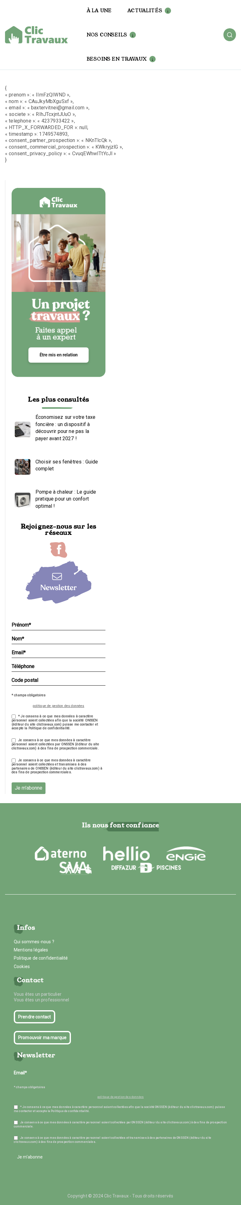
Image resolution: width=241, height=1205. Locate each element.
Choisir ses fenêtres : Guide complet (66, 465)
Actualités (144, 10)
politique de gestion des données (58, 706)
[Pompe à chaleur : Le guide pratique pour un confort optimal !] (21, 499)
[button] (166, 10)
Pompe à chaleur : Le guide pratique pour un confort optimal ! (65, 499)
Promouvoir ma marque (42, 1037)
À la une (99, 10)
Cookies (22, 966)
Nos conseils (107, 34)
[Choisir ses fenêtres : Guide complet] (21, 465)
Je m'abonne (28, 788)
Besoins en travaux (117, 59)
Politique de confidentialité (41, 958)
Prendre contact (34, 1016)
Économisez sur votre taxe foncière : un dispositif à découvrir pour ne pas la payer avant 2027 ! (65, 427)
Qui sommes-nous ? (34, 941)
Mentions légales (31, 949)
